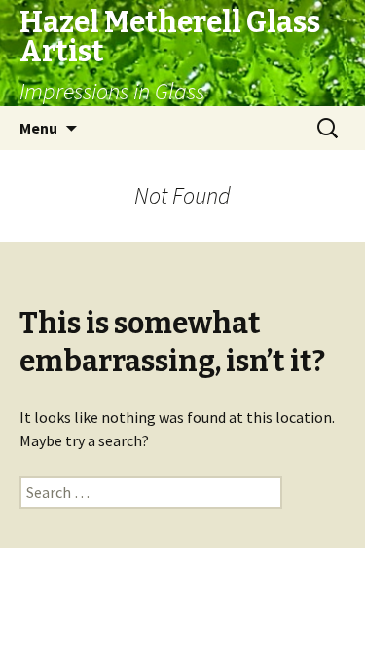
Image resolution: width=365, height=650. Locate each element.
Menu (38, 127)
